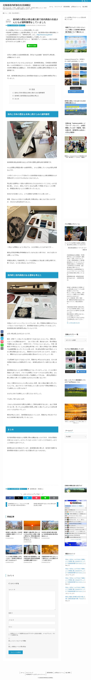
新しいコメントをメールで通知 (17, 641)
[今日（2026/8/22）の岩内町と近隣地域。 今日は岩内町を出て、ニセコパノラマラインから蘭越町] (83, 74)
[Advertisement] (32, 470)
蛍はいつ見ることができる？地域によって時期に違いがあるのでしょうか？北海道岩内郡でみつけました (75, 561)
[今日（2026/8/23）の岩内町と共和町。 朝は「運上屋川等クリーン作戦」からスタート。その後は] (75, 74)
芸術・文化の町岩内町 (13, 25)
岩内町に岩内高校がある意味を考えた (27, 95)
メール (11, 620)
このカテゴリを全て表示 (75, 539)
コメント (12, 589)
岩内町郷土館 (33, 489)
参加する (84, 541)
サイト (10, 627)
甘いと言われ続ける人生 (73, 323)
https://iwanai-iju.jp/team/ (44, 34)
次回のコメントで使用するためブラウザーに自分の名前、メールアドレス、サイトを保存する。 (32, 634)
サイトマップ (29, 672)
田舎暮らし (40, 489)
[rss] (85, 1)
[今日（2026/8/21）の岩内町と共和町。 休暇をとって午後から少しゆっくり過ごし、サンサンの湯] (68, 82)
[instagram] (82, 1)
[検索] (87, 1)
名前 (11, 613)
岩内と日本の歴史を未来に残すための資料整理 (30, 92)
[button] (10, 497)
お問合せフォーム (59, 672)
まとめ (17, 98)
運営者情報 (50, 672)
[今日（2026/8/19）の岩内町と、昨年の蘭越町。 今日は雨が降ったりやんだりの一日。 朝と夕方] (83, 82)
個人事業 (68, 672)
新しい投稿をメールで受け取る (17, 646)
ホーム (22, 672)
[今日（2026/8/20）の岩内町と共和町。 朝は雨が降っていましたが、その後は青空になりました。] (75, 82)
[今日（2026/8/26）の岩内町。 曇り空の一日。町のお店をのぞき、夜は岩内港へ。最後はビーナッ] (75, 66)
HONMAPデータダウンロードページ (35, 674)
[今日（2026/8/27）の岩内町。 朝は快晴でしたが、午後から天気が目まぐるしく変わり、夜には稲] (68, 66)
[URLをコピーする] (54, 497)
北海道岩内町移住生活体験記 (17, 5)
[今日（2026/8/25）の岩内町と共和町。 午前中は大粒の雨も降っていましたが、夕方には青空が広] (83, 66)
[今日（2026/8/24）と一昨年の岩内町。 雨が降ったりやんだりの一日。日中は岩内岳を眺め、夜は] (68, 74)
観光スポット (22, 25)
